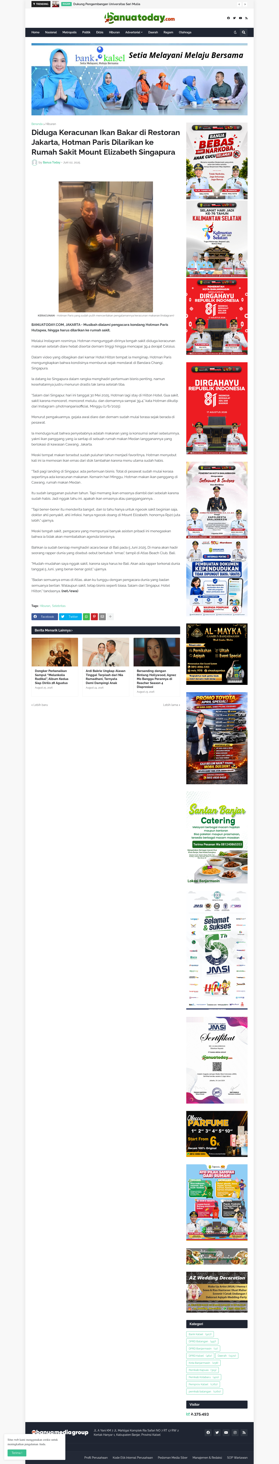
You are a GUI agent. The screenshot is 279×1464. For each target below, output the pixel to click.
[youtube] (240, 18)
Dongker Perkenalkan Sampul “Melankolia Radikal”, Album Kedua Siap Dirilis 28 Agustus (51, 677)
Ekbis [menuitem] (99, 32)
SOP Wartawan (237, 1457)
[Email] (102, 616)
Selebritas (59, 606)
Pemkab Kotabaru (204, 1377)
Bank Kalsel (200, 1334)
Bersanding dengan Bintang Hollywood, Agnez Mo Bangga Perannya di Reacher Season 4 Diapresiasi (156, 679)
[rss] (246, 18)
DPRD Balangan (202, 1341)
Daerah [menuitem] (153, 32)
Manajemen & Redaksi (207, 1457)
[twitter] (234, 18)
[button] (239, 4)
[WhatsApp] (86, 616)
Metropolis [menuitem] (69, 32)
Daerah (227, 1355)
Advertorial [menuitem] (132, 32)
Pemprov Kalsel (203, 1384)
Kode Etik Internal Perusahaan (133, 1457)
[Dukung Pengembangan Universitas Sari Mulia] (55, 4)
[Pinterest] (94, 616)
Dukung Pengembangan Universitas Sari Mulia (106, 4)
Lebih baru (40, 705)
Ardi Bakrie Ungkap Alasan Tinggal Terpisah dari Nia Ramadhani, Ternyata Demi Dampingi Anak (105, 677)
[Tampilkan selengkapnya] (110, 616)
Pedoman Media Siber (172, 1457)
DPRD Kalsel (200, 1355)
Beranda (37, 124)
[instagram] (235, 1432)
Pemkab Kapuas (202, 1370)
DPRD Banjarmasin (203, 1348)
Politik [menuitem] (86, 32)
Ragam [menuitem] (168, 32)
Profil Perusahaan (96, 1457)
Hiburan (51, 124)
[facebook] (228, 18)
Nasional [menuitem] (51, 32)
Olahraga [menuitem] (185, 32)
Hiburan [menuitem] (114, 32)
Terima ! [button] (17, 1453)
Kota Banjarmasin (203, 1362)
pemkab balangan (205, 1391)
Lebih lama (170, 705)
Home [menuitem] (35, 32)
